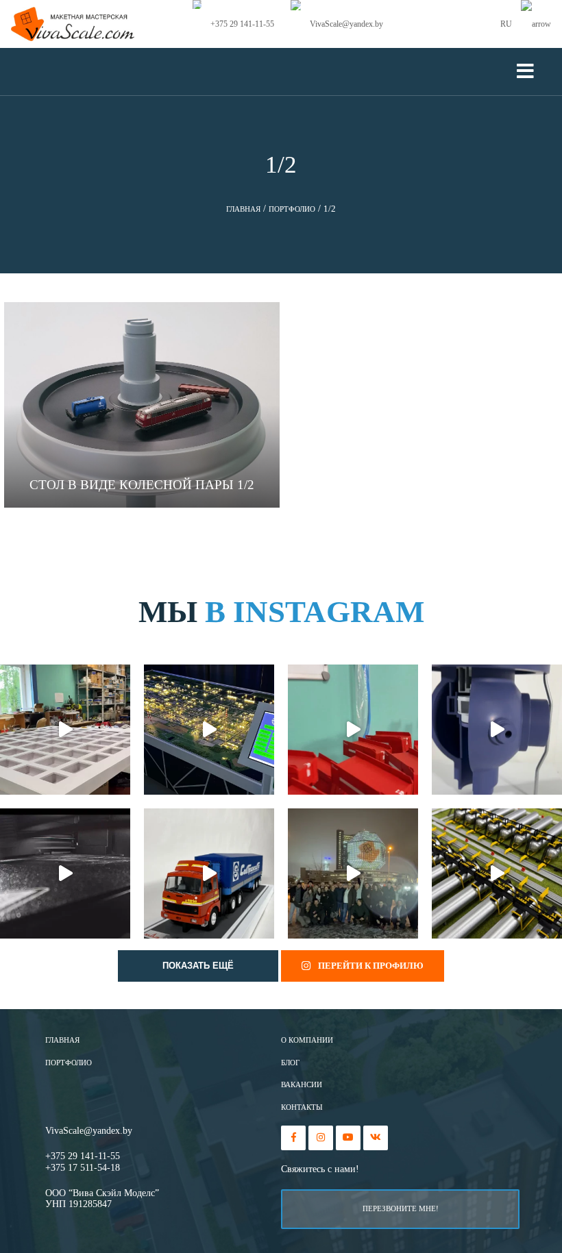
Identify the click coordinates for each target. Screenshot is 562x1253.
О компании (307, 1040)
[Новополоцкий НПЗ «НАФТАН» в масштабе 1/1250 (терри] (209, 730)
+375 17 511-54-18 (82, 1168)
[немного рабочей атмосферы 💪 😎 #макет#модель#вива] (65, 730)
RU (507, 24)
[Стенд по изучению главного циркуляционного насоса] (497, 730)
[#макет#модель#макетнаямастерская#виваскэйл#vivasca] (497, 873)
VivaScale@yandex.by (88, 1131)
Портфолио (68, 1063)
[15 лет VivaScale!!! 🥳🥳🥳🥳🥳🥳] (353, 873)
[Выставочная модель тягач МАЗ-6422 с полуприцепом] (209, 873)
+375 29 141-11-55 (82, 1156)
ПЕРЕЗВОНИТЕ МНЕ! (401, 1208)
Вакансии (301, 1085)
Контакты (302, 1107)
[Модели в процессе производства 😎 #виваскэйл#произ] (353, 730)
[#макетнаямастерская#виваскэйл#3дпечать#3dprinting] (65, 873)
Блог (290, 1063)
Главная (62, 1040)
